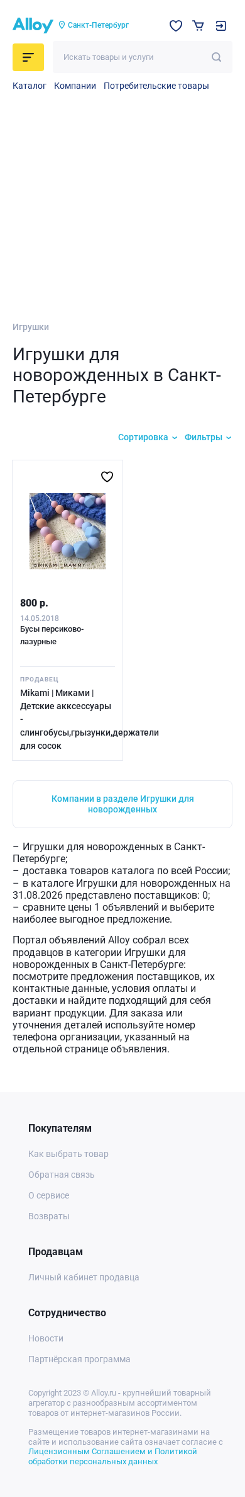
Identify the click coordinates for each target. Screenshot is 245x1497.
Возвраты (49, 1216)
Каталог (29, 86)
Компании (75, 86)
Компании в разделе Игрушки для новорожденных (123, 804)
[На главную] (33, 26)
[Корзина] (198, 25)
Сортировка (143, 437)
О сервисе (48, 1195)
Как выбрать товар (68, 1154)
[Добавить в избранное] (107, 476)
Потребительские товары (156, 86)
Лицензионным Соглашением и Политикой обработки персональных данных (112, 1456)
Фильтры (203, 437)
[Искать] (216, 57)
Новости (45, 1338)
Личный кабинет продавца (83, 1277)
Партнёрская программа (79, 1359)
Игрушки (31, 327)
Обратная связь (61, 1175)
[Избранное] (176, 25)
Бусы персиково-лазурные (52, 635)
